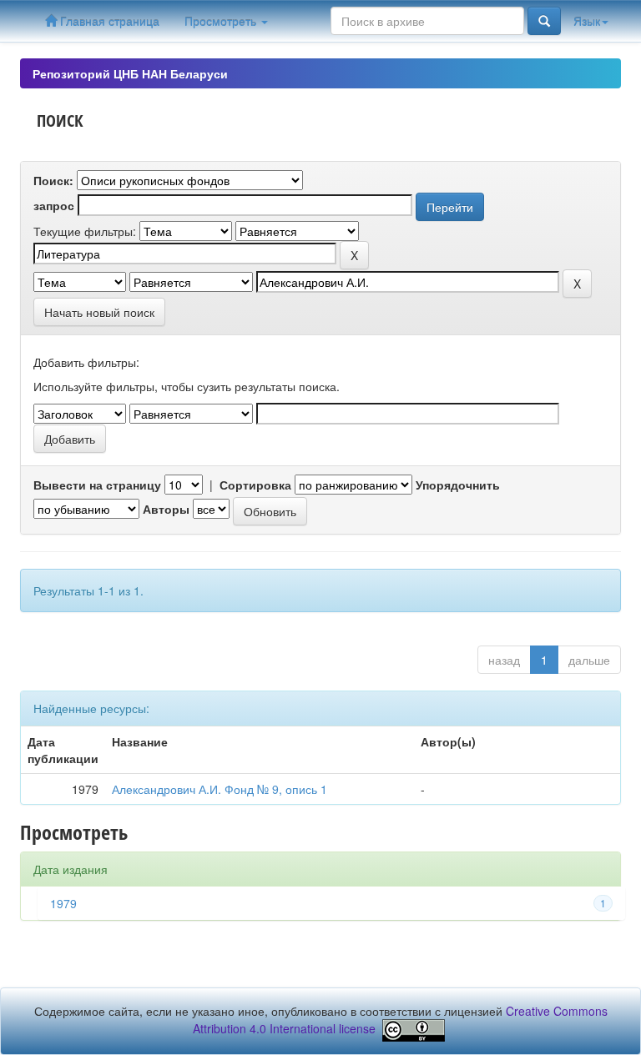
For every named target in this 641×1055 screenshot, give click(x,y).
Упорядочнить (458, 484)
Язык (586, 21)
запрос (53, 205)
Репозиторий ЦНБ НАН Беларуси (130, 73)
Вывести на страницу (97, 484)
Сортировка (255, 484)
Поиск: (53, 180)
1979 (63, 903)
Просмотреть (222, 21)
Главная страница (108, 21)
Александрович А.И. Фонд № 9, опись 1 (219, 789)
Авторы (166, 508)
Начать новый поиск (99, 312)
